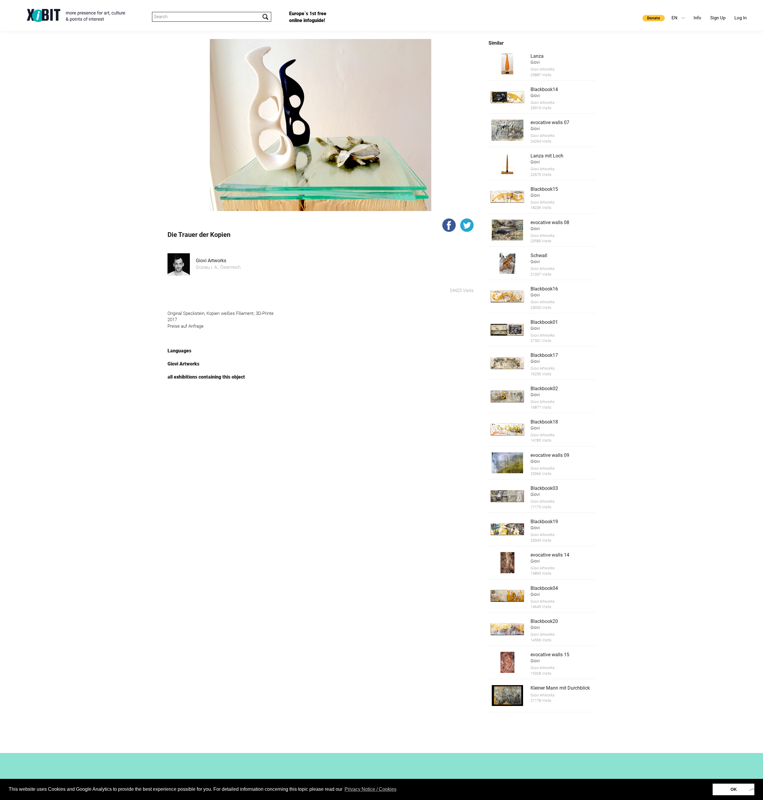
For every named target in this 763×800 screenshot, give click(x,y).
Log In (740, 18)
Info (697, 18)
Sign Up (717, 18)
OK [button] (734, 789)
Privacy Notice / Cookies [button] (370, 789)
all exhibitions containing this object (206, 377)
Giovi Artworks (211, 260)
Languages (179, 351)
